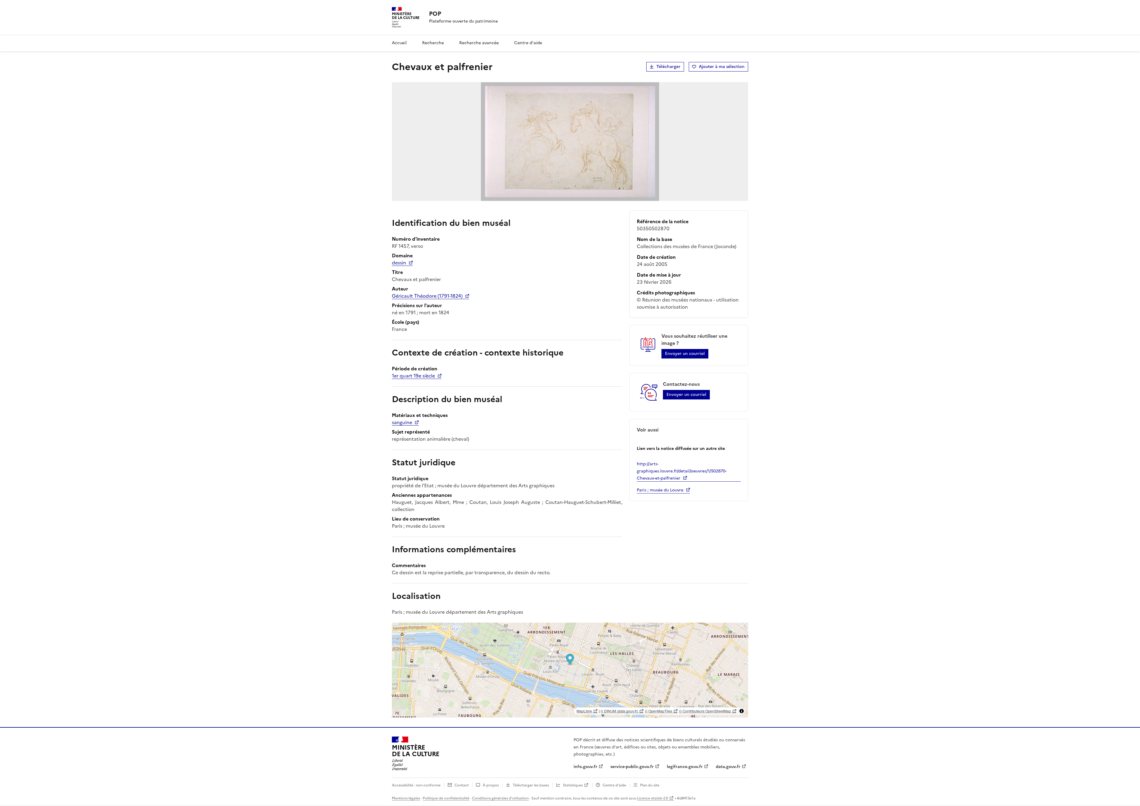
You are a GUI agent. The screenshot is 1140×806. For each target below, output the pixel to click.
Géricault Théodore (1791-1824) (427, 295)
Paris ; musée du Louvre (660, 490)
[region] (570, 670)
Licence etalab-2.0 (652, 798)
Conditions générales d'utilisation (500, 798)
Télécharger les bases (531, 785)
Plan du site (649, 785)
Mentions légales (406, 798)
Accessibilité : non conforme (416, 785)
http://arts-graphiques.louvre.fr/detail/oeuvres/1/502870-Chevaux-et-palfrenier (681, 471)
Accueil (399, 43)
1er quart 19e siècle (413, 375)
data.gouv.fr (728, 767)
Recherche (433, 43)
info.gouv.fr (585, 767)
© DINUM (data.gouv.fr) (619, 710)
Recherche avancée (479, 43)
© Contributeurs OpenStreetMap (705, 710)
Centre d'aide (528, 43)
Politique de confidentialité (446, 798)
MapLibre (584, 710)
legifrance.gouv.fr (685, 767)
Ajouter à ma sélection (722, 67)
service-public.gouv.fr (632, 767)
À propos (491, 785)
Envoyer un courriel (685, 353)
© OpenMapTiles (658, 710)
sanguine (402, 422)
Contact (462, 785)
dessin (399, 262)
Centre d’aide (614, 785)
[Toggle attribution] (741, 711)
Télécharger (668, 67)
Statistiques (573, 785)
